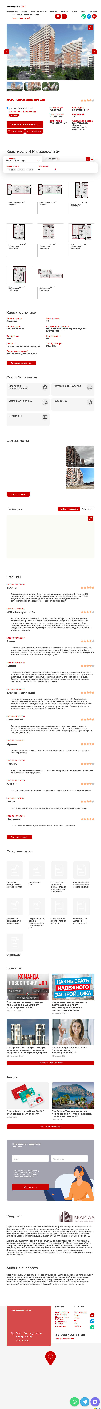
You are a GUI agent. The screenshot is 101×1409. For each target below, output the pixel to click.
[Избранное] (58, 16)
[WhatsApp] (74, 1401)
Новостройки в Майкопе (62, 1318)
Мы (83, 11)
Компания (79, 1307)
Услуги (64, 11)
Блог (74, 11)
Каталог (59, 1307)
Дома (24, 11)
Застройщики (39, 11)
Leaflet (98, 1408)
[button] (50, 1357)
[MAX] (95, 1401)
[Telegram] (84, 1401)
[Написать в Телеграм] (89, 16)
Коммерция (60, 1326)
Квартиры (12, 11)
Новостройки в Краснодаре (62, 1313)
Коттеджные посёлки (61, 1323)
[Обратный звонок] (94, 16)
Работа (92, 11)
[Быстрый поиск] (64, 16)
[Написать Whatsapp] (83, 16)
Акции (53, 11)
